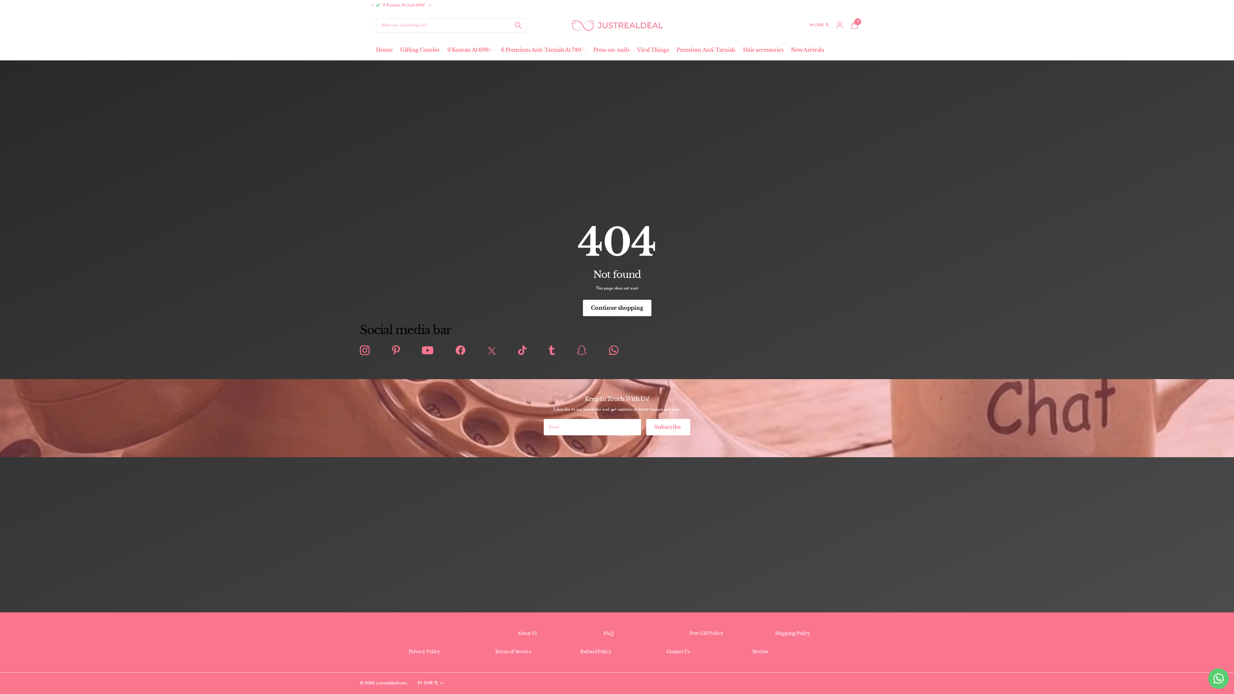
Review (760, 651)
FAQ (608, 633)
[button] (373, 6)
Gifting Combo (420, 50)
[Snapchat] (581, 350)
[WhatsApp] (614, 350)
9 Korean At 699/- (470, 50)
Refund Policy (595, 651)
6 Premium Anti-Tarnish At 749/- (543, 50)
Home (384, 50)
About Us (527, 633)
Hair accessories (763, 50)
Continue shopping (617, 308)
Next (461, 5)
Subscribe (668, 427)
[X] (492, 350)
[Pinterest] (396, 350)
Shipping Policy (792, 633)
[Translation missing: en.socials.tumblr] (552, 350)
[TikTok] (522, 350)
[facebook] (460, 350)
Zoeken (518, 25)
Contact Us (678, 651)
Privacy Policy (424, 651)
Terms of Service (513, 651)
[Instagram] (365, 350)
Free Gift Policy (706, 633)
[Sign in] (839, 25)
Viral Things (653, 50)
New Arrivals (807, 50)
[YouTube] (427, 351)
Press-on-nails (611, 50)
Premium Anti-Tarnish (705, 50)
